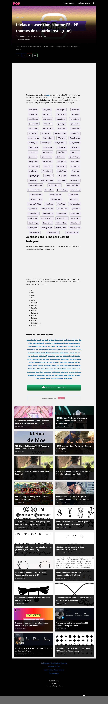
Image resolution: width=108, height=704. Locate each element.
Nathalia (74, 369)
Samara (39, 375)
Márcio (65, 362)
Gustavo (52, 353)
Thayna (78, 375)
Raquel (66, 372)
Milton (38, 369)
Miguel (74, 365)
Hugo (76, 353)
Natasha (69, 369)
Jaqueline (77, 356)
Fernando (29, 349)
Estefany (53, 346)
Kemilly (75, 359)
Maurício (30, 365)
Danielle (47, 343)
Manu (61, 362)
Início (17, 17)
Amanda (39, 340)
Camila (61, 340)
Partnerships (54, 673)
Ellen (63, 343)
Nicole (37, 372)
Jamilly (73, 356)
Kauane (62, 359)
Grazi (42, 353)
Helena (57, 353)
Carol (72, 340)
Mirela (42, 369)
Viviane (61, 378)
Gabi (37, 349)
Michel (69, 365)
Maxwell (35, 365)
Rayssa (75, 372)
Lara (32, 362)
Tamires (73, 375)
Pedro (49, 372)
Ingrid (32, 356)
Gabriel (41, 349)
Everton (65, 346)
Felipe (72, 346)
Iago (79, 353)
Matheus (77, 362)
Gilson (74, 349)
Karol (58, 359)
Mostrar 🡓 (61, 398)
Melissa (49, 365)
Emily (39, 346)
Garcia (61, 349)
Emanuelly (77, 343)
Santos (43, 375)
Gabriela (45, 349)
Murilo (60, 369)
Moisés (46, 369)
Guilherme (47, 353)
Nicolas (33, 372)
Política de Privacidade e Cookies (54, 663)
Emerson (30, 346)
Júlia (44, 359)
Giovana (79, 349)
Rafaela (58, 372)
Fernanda (77, 346)
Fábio (69, 346)
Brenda (57, 340)
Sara (47, 375)
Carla (69, 340)
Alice (31, 340)
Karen (51, 359)
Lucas (54, 362)
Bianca (52, 340)
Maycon (44, 365)
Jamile (69, 356)
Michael (65, 365)
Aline (34, 340)
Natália (64, 369)
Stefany (61, 375)
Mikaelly (30, 369)
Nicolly (41, 372)
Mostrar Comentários (54, 387)
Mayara (40, 365)
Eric (46, 346)
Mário (72, 362)
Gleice (38, 353)
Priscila (54, 372)
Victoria (52, 378)
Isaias (53, 356)
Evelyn (61, 346)
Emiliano (35, 346)
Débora (51, 343)
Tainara (65, 375)
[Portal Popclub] (17, 3)
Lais (30, 362)
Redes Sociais (69, 3)
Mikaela (78, 365)
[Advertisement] (54, 78)
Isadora (50, 356)
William (65, 378)
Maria (69, 362)
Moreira (55, 369)
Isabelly (45, 356)
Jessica (33, 359)
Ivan (61, 356)
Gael (57, 349)
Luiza (57, 362)
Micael (61, 365)
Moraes (51, 369)
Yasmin (70, 378)
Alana (28, 340)
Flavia (33, 349)
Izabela (65, 356)
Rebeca (79, 372)
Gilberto (70, 349)
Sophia (56, 375)
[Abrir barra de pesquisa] (93, 3)
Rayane (70, 372)
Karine (55, 359)
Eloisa (66, 343)
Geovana (65, 349)
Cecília (76, 340)
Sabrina (34, 375)
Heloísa (61, 353)
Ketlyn (79, 359)
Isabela (36, 356)
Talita (69, 375)
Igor (29, 356)
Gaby (54, 349)
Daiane (34, 343)
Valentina (42, 378)
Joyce (40, 359)
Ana (43, 340)
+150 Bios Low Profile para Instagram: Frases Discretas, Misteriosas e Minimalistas (71, 420)
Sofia (53, 375)
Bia (49, 340)
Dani (38, 343)
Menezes (54, 365)
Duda (55, 343)
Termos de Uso (54, 666)
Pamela (46, 372)
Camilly (66, 340)
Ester (57, 346)
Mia (58, 365)
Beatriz (46, 340)
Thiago (37, 378)
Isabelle (41, 356)
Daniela (42, 343)
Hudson (72, 353)
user (48, 95)
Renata (30, 375)
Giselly (35, 353)
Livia (47, 362)
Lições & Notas (84, 3)
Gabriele (50, 349)
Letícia (43, 362)
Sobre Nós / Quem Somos (54, 670)
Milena (34, 369)
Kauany (67, 359)
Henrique (66, 353)
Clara (80, 340)
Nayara (29, 372)
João (37, 359)
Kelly (71, 359)
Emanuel (71, 343)
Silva (50, 375)
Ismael (57, 356)
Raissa (62, 372)
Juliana (47, 359)
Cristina (30, 343)
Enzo (43, 346)
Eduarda (59, 343)
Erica (49, 346)
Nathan (78, 369)
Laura (39, 362)
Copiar (22, 17)
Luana (50, 362)
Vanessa (48, 378)
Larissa (36, 362)
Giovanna (30, 353)
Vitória (56, 378)
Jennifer (29, 359)
